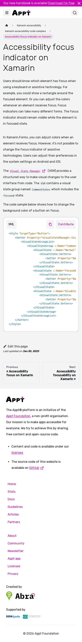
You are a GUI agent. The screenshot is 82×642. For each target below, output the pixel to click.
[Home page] (6, 25)
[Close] (79, 3)
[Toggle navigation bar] (7, 13)
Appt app (14, 558)
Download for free (61, 3)
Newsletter (15, 551)
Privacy (13, 574)
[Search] (75, 12)
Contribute (66, 224)
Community (16, 543)
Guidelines (15, 507)
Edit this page (18, 346)
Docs (11, 499)
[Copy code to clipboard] (50, 224)
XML (11, 224)
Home (12, 484)
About (12, 536)
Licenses (14, 566)
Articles (13, 514)
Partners (14, 522)
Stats (11, 491)
